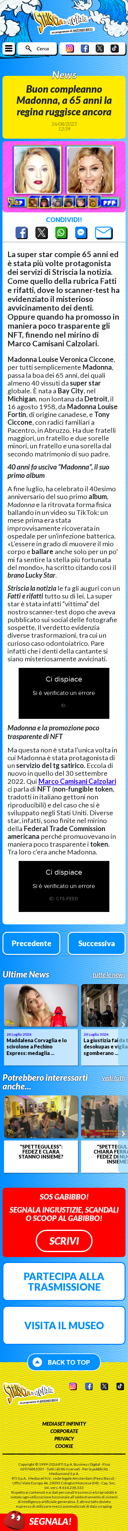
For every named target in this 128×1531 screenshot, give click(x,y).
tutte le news (109, 974)
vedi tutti (114, 1077)
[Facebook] (85, 48)
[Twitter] (100, 48)
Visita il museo (64, 1325)
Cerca (43, 48)
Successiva (96, 943)
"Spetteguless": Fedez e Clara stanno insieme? (41, 1151)
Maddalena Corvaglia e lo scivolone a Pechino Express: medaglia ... (37, 1046)
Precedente (31, 943)
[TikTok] (115, 48)
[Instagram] (70, 48)
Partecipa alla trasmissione (64, 1281)
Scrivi (64, 1241)
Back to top (69, 1362)
